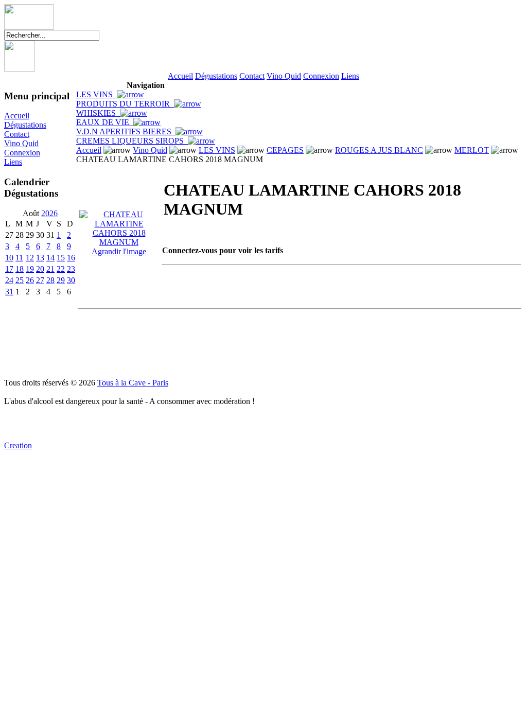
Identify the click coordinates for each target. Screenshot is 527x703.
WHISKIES (98, 113)
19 (30, 269)
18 (19, 269)
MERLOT (471, 150)
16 (71, 257)
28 (50, 280)
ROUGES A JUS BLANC (379, 150)
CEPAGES (285, 150)
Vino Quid (284, 76)
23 (71, 269)
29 (61, 280)
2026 (49, 213)
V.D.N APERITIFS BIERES (125, 131)
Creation (18, 445)
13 (40, 257)
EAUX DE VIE (104, 122)
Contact (252, 76)
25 (19, 280)
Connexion (321, 76)
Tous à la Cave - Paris (132, 382)
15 (61, 257)
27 (40, 280)
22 (61, 269)
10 (9, 257)
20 (40, 269)
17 (9, 269)
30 (71, 280)
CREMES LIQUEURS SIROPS (132, 140)
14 (50, 257)
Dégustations (216, 76)
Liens (350, 76)
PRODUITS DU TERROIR (125, 103)
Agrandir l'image (119, 251)
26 (30, 280)
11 (19, 257)
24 (9, 280)
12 (30, 257)
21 (50, 269)
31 (9, 291)
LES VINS (96, 94)
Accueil (180, 76)
